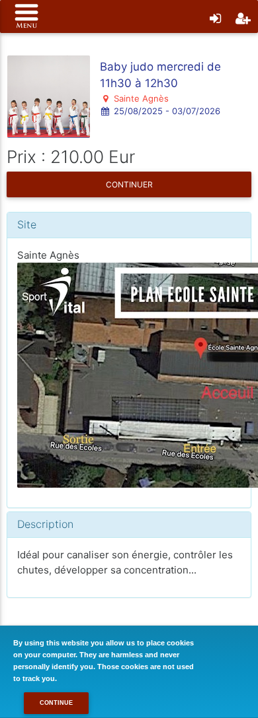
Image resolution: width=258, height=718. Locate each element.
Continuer (129, 184)
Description (45, 524)
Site (26, 224)
